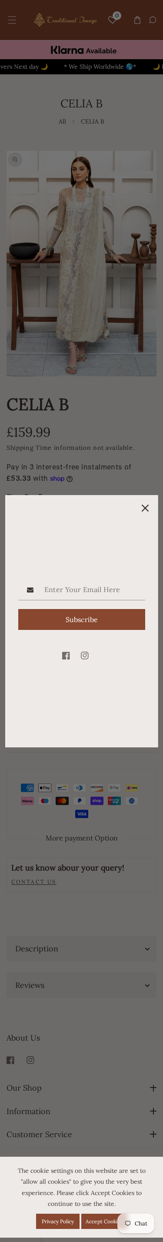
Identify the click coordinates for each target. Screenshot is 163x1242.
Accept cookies (104, 1221)
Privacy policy (58, 1221)
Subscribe (82, 619)
